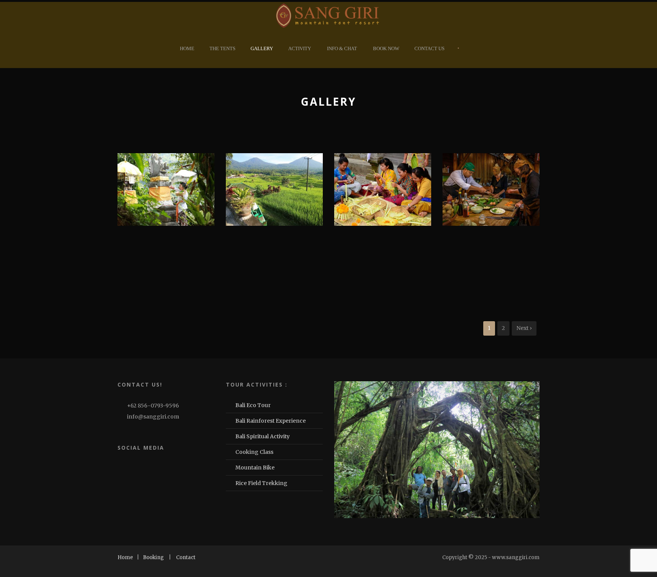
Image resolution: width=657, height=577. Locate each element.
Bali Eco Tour (253, 405)
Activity (299, 48)
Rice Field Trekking (261, 483)
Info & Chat (342, 48)
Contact (185, 557)
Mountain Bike (255, 467)
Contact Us (429, 48)
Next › (524, 328)
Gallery (262, 48)
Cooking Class (254, 452)
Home (187, 48)
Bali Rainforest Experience (270, 420)
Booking (153, 557)
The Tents (222, 48)
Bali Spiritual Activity (262, 436)
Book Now (386, 48)
